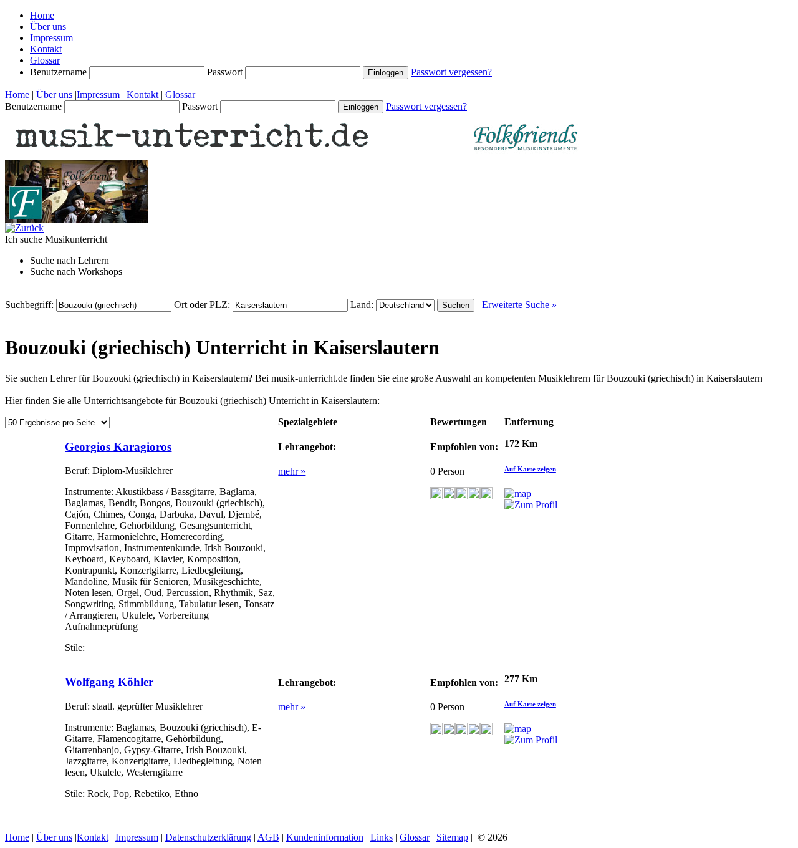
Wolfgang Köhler (109, 681)
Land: (363, 304)
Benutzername (59, 72)
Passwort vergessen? (451, 72)
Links (381, 837)
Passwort (226, 72)
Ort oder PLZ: (203, 304)
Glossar (45, 60)
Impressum (51, 37)
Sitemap (452, 837)
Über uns (48, 26)
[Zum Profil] (530, 504)
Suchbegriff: (30, 304)
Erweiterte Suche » (519, 304)
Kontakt (46, 49)
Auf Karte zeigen (530, 469)
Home (42, 15)
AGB (268, 837)
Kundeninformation (324, 837)
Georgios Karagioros (118, 446)
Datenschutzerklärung (208, 837)
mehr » (291, 471)
